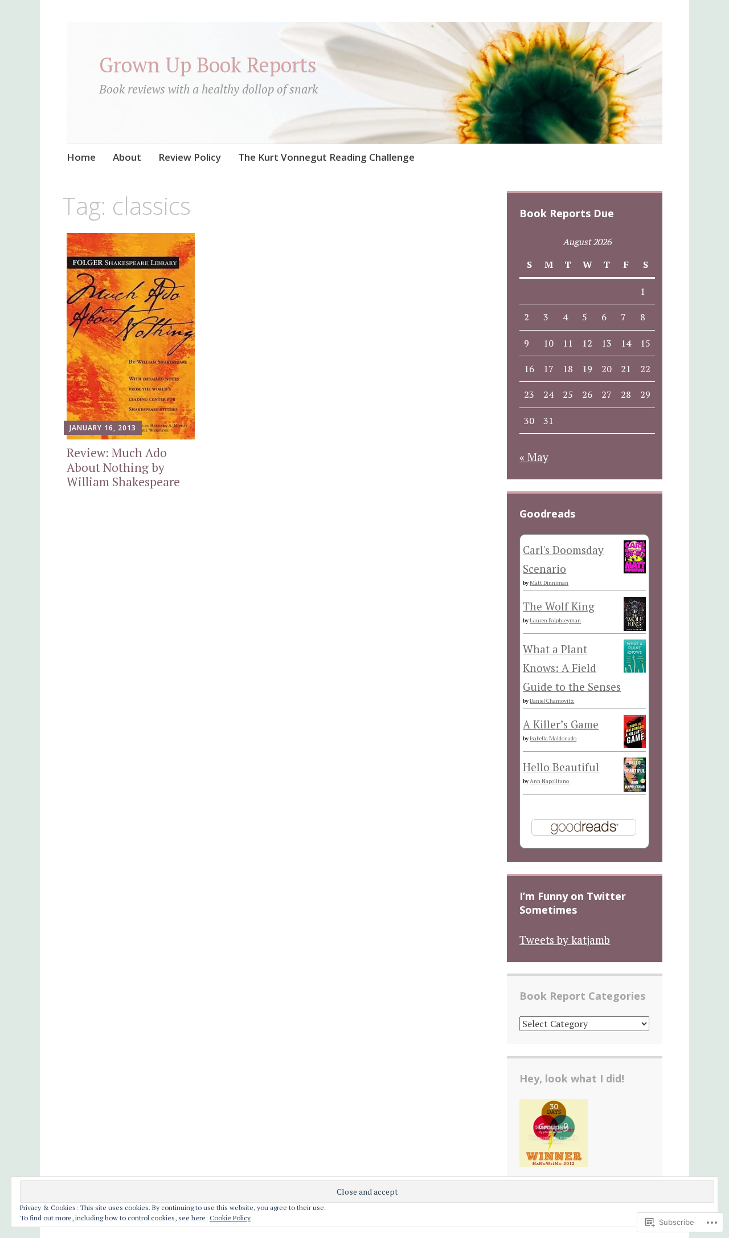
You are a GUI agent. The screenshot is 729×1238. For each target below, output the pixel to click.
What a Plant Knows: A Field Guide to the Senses (572, 668)
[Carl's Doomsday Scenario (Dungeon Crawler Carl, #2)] (635, 569)
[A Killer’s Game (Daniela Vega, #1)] (635, 743)
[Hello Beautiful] (635, 787)
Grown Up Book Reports (208, 64)
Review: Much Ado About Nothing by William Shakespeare (123, 467)
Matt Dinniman (549, 583)
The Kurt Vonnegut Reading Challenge (326, 157)
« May (533, 457)
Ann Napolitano (549, 781)
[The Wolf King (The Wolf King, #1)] (635, 628)
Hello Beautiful (561, 767)
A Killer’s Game (561, 724)
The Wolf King (559, 606)
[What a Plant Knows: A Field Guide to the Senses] (635, 668)
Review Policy (189, 157)
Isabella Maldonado (553, 738)
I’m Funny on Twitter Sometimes (572, 903)
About (127, 157)
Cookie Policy (230, 1217)
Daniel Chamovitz (552, 700)
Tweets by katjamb (564, 939)
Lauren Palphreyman (555, 620)
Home (81, 157)
